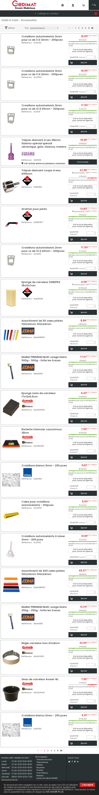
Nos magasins (41, 757)
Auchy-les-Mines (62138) (47, 778)
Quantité (77, 57)
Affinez (11, 28)
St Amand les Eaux (44, 759)
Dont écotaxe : (80, 173)
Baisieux (40, 775)
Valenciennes (42, 762)
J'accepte (87, 784)
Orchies (40, 770)
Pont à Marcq (42, 773)
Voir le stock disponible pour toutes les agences (82, 50)
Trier (26, 28)
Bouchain (40, 767)
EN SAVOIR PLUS (55, 792)
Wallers (40, 765)
